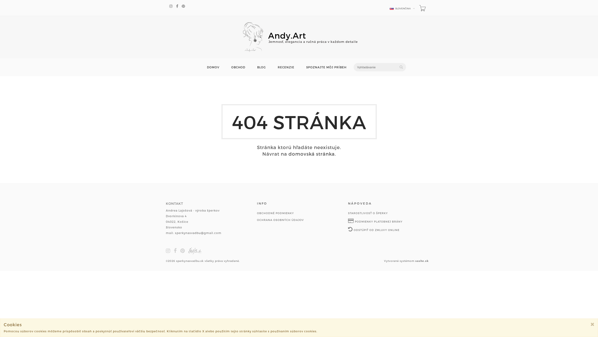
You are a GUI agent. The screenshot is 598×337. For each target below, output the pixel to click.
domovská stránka (311, 154)
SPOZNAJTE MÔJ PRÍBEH (326, 67)
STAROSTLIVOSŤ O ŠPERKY (368, 213)
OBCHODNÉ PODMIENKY (275, 213)
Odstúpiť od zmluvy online (376, 229)
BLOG (261, 67)
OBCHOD (238, 67)
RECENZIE (286, 67)
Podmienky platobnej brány (378, 221)
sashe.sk (422, 260)
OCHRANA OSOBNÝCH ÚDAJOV (280, 219)
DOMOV (213, 67)
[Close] (592, 324)
